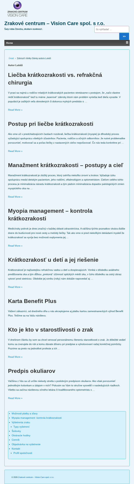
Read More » (15, 109)
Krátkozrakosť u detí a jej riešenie (53, 260)
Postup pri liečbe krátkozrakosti (50, 124)
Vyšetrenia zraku (21, 422)
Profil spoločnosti (22, 453)
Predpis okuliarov (31, 371)
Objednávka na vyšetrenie (26, 444)
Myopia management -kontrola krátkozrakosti (37, 417)
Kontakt (16, 448)
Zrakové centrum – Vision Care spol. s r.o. (54, 23)
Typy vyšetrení (21, 426)
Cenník (16, 439)
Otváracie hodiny (21, 435)
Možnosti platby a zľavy (25, 413)
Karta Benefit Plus (32, 301)
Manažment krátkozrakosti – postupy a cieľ (65, 165)
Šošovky (16, 431)
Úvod (11, 58)
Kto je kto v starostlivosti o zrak (50, 329)
